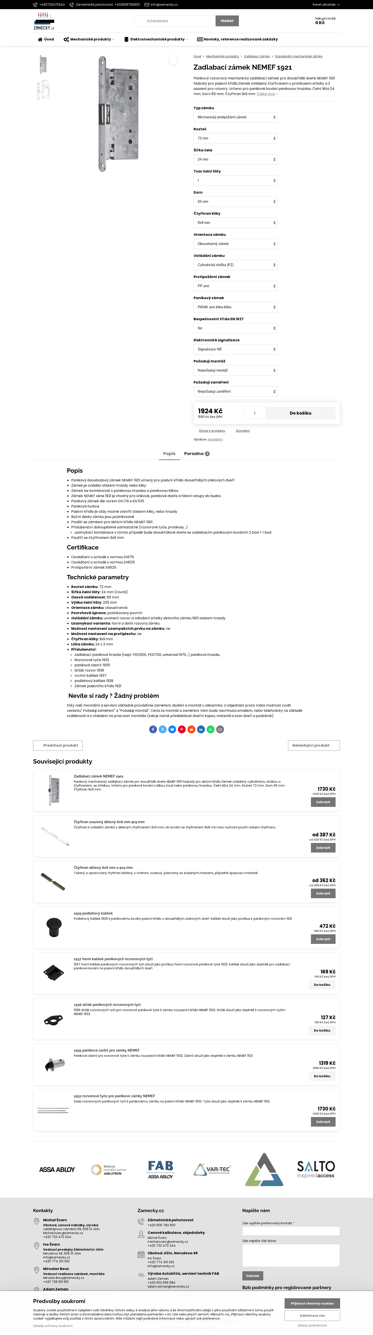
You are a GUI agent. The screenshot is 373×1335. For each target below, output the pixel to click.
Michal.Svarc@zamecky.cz (63, 1233)
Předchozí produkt (60, 745)
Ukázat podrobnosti (312, 1325)
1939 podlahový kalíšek (93, 913)
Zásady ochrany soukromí (53, 1326)
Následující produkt (311, 745)
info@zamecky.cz (56, 1257)
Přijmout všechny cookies (312, 1303)
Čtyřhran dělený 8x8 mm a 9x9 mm (103, 868)
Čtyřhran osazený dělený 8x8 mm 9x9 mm (109, 822)
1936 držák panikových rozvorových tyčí (107, 1005)
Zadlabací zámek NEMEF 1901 (98, 776)
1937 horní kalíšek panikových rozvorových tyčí (113, 959)
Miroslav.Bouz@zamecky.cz (63, 1278)
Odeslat (252, 1276)
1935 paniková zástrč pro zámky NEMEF (107, 1050)
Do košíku (300, 413)
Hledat (227, 20)
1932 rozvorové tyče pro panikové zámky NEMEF (114, 1096)
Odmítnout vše (312, 1315)
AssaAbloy (215, 439)
